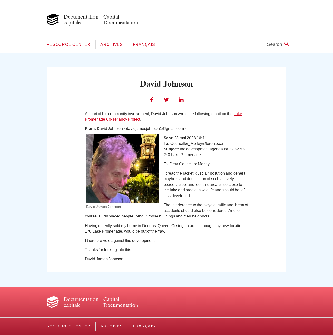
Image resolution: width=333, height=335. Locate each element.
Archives (111, 44)
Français (144, 44)
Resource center (68, 44)
